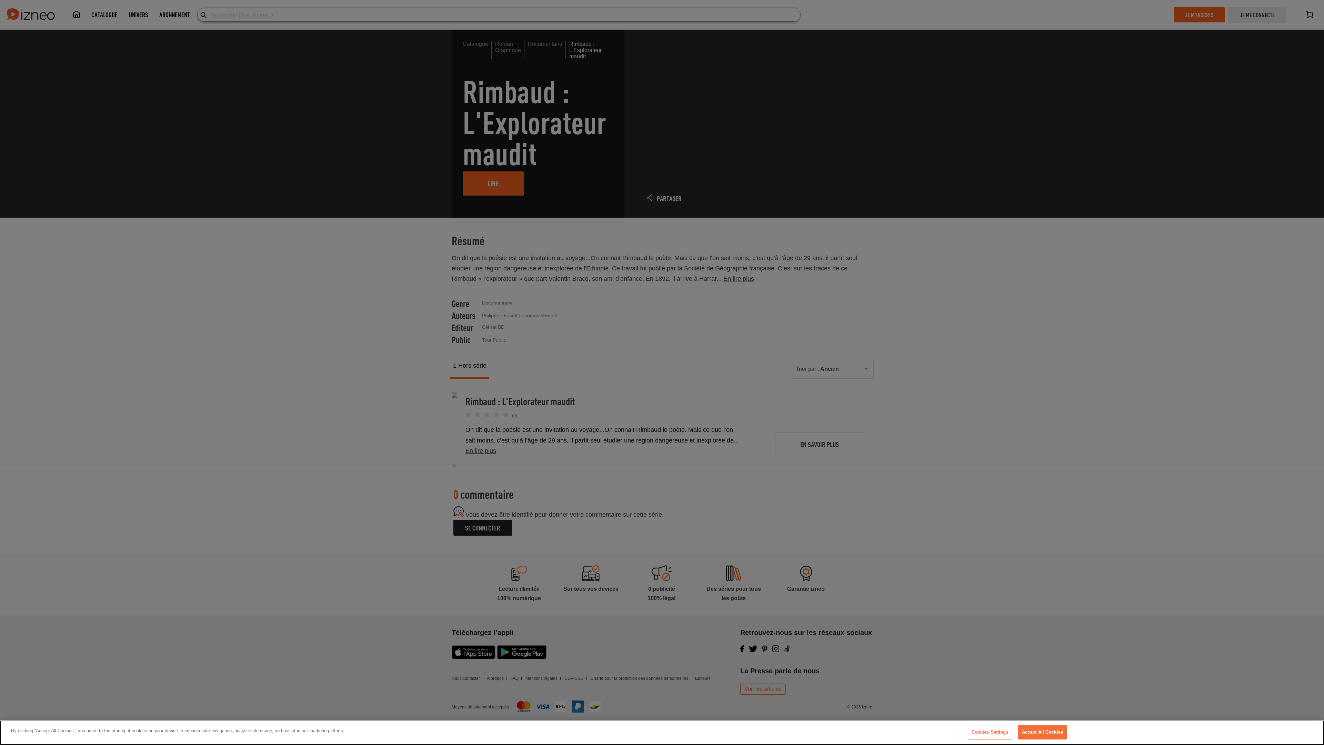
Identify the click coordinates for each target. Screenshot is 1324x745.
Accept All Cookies (1042, 732)
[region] (662, 733)
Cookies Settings (990, 732)
